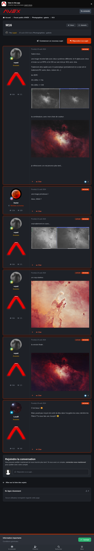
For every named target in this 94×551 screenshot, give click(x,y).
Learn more (4, 4)
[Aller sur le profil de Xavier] (16, 194)
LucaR (16, 417)
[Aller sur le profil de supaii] (7, 32)
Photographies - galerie (42, 33)
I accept (86, 540)
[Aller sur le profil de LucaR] (16, 407)
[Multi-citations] (32, 182)
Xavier (16, 203)
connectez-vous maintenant (76, 462)
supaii (16, 63)
